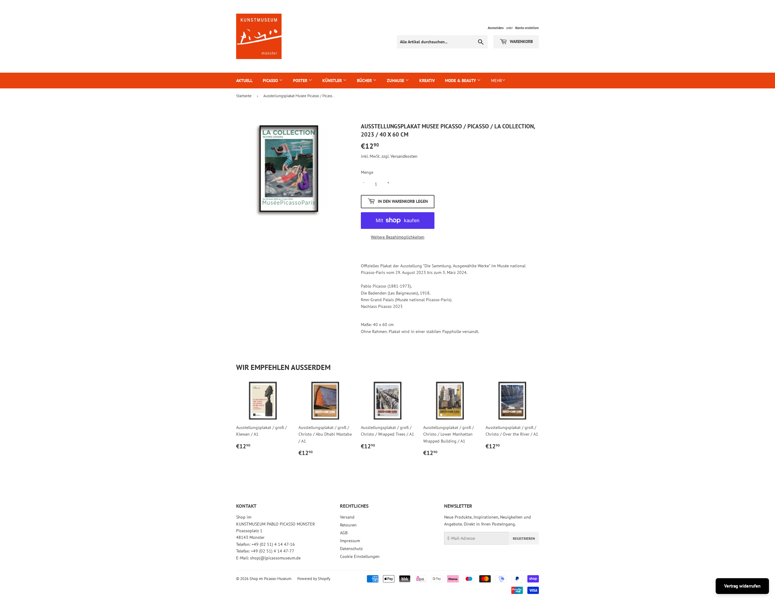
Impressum (350, 540)
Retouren (348, 525)
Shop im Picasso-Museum (270, 578)
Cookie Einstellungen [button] (360, 556)
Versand (347, 517)
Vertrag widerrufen (742, 586)
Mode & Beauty (461, 80)
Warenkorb (521, 41)
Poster (300, 80)
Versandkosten (404, 156)
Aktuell (244, 80)
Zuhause (396, 80)
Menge (367, 172)
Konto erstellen (527, 27)
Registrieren (524, 538)
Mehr (496, 80)
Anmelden (496, 27)
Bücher (365, 80)
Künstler (332, 80)
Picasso (271, 80)
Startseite (244, 95)
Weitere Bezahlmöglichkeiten (397, 237)
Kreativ (427, 80)
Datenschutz (351, 548)
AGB (344, 533)
